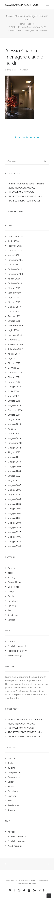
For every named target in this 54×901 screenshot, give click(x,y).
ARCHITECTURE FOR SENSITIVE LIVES (25, 197)
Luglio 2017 (13, 359)
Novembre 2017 (15, 345)
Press (10, 611)
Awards (11, 568)
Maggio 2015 (14, 406)
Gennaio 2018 (15, 335)
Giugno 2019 (14, 302)
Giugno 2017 (14, 364)
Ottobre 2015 (14, 401)
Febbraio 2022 (15, 270)
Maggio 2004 (14, 504)
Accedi (11, 642)
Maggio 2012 (14, 448)
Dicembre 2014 (15, 410)
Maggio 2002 (14, 514)
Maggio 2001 (14, 518)
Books (10, 573)
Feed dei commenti (17, 651)
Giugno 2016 (14, 382)
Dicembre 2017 (15, 340)
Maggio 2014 (14, 424)
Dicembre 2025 (15, 237)
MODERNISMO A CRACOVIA (21, 188)
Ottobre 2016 (14, 378)
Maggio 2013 (14, 439)
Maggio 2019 (14, 307)
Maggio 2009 (14, 467)
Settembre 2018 (15, 326)
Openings (12, 606)
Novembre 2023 (15, 260)
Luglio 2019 (13, 298)
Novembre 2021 (15, 274)
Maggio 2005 (14, 500)
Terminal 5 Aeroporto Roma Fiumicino (26, 184)
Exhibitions (13, 601)
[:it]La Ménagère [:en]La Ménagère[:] (28, 27)
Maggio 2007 (14, 486)
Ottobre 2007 (14, 476)
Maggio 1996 (14, 537)
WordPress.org (15, 656)
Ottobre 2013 (14, 434)
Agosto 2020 (14, 279)
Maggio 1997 (14, 533)
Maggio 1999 (14, 528)
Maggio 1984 (14, 547)
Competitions (14, 583)
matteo (25, 70)
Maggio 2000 (14, 523)
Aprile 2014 (13, 429)
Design (11, 592)
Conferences (14, 587)
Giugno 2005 (14, 495)
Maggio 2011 (14, 457)
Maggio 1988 (14, 542)
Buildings (12, 578)
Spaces (31, 24)
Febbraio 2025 (15, 246)
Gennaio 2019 (15, 317)
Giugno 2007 (14, 481)
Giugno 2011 (14, 453)
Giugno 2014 (14, 420)
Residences (13, 615)
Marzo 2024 (13, 255)
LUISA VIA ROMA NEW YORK (21, 193)
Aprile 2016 (13, 392)
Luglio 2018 (13, 331)
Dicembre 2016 (15, 373)
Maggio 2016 (14, 387)
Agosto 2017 (14, 354)
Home (22, 24)
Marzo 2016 (13, 396)
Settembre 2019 (15, 293)
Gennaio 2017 (15, 368)
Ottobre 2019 (14, 288)
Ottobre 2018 (14, 321)
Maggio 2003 (14, 509)
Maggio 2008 (14, 471)
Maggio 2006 (14, 490)
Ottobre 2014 (14, 415)
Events (11, 597)
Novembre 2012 (15, 443)
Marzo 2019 (13, 312)
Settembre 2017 (15, 349)
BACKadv (32, 883)
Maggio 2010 (14, 462)
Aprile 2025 (13, 241)
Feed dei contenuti (17, 646)
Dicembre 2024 (15, 251)
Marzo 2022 (13, 265)
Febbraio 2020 (15, 284)
